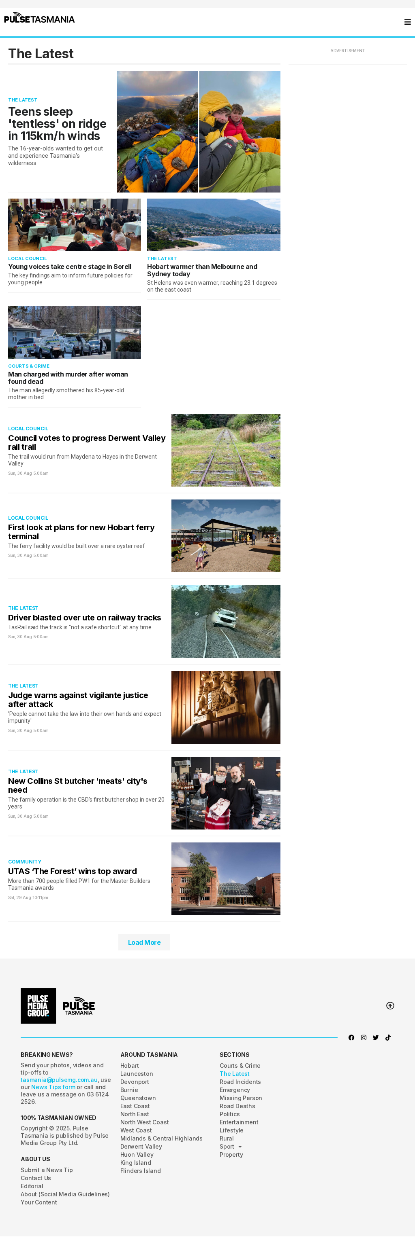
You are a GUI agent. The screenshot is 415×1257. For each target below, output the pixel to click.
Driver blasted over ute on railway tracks (84, 617)
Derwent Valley (141, 1146)
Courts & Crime (28, 366)
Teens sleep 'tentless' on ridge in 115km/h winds (57, 124)
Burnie (129, 1089)
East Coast (135, 1106)
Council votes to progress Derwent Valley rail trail (86, 442)
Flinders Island (140, 1170)
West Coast (136, 1130)
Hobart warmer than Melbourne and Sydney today (202, 270)
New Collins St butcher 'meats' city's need (78, 785)
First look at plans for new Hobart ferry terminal (81, 532)
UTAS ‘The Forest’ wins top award (72, 871)
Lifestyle (232, 1130)
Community (24, 862)
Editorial (32, 1186)
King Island (135, 1162)
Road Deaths (237, 1106)
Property (231, 1154)
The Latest (23, 100)
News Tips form (54, 1086)
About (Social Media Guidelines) (65, 1194)
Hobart (129, 1065)
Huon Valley (137, 1154)
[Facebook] (352, 1038)
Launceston (136, 1073)
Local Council (27, 258)
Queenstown (138, 1097)
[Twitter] (376, 1038)
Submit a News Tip (47, 1169)
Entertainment (239, 1122)
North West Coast (144, 1122)
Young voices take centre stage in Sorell (69, 266)
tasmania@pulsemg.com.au (59, 1079)
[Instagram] (364, 1038)
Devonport (134, 1081)
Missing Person (241, 1097)
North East (134, 1114)
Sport (227, 1146)
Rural (227, 1138)
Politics (230, 1114)
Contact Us (36, 1177)
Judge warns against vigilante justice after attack (78, 699)
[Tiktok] (388, 1038)
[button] (39, 17)
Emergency (235, 1089)
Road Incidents (240, 1081)
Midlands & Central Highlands (161, 1138)
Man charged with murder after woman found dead (68, 377)
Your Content (39, 1202)
